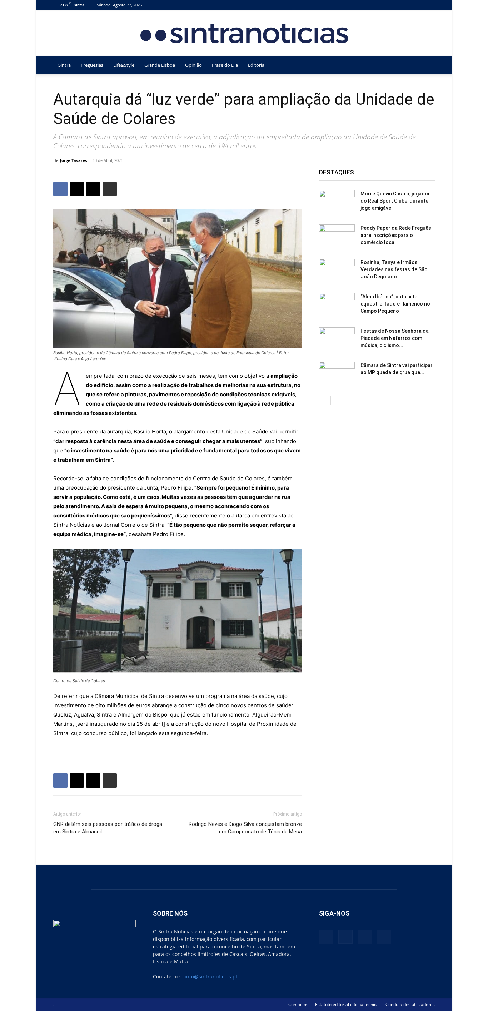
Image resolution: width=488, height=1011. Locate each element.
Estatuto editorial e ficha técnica (347, 1004)
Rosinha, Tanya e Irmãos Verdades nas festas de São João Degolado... (394, 269)
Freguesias (92, 65)
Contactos (298, 1004)
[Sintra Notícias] (244, 33)
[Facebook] (394, 5)
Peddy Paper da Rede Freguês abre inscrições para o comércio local (395, 235)
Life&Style (123, 65)
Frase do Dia (225, 65)
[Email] (93, 189)
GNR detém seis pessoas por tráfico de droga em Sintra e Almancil (107, 828)
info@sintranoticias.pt (211, 976)
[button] (426, 65)
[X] (417, 5)
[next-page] (334, 400)
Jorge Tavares (73, 160)
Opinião (193, 65)
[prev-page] (323, 400)
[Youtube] (429, 5)
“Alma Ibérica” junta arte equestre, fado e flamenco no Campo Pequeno (395, 304)
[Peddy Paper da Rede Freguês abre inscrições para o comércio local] (337, 236)
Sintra (64, 65)
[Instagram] (405, 5)
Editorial (256, 65)
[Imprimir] (110, 189)
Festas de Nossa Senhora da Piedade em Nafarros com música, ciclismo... (394, 338)
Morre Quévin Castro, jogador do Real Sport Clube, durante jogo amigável (395, 201)
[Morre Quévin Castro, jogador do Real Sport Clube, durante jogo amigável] (337, 202)
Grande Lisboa (159, 65)
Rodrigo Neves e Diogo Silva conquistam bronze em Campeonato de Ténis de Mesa (245, 828)
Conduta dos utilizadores (410, 1004)
